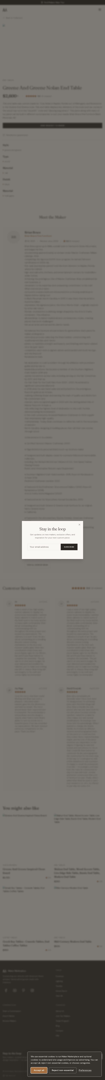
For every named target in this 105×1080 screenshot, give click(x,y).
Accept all (39, 1070)
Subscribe (69, 547)
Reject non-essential (63, 1070)
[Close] (79, 524)
